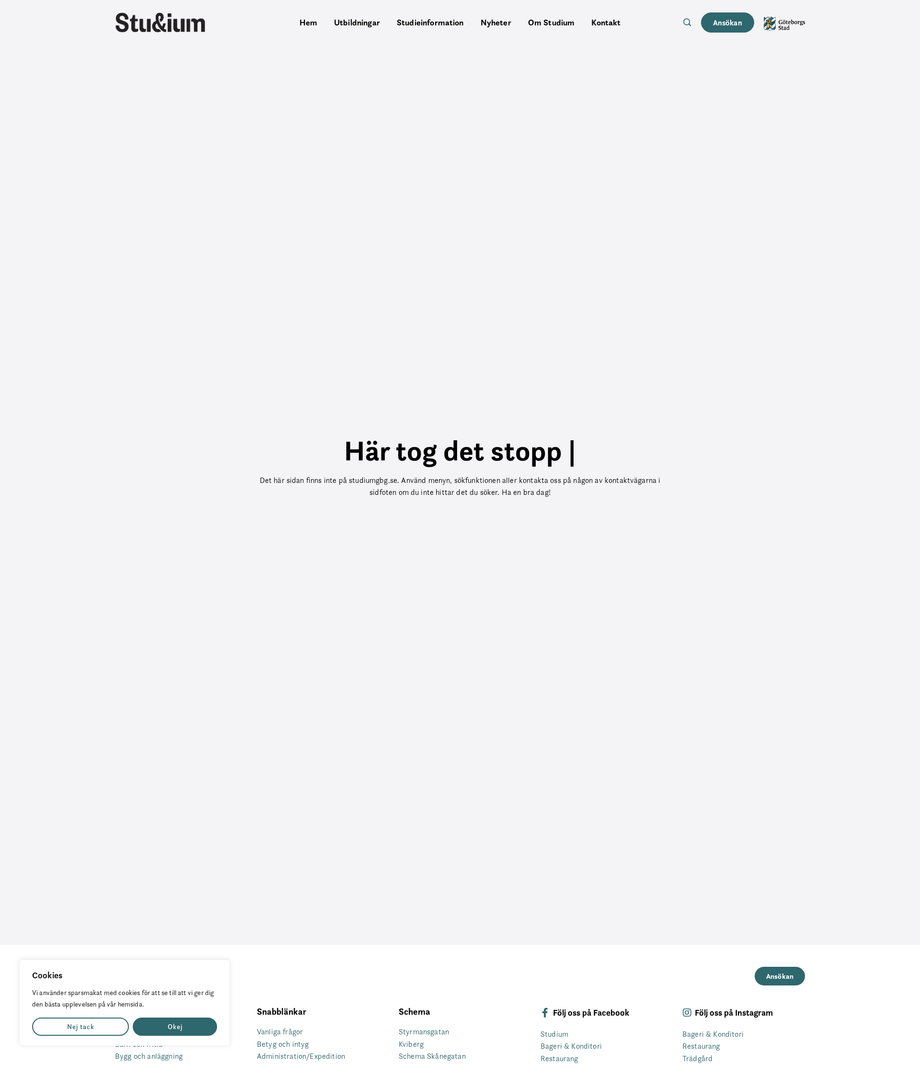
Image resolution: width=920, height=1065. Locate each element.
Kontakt (606, 22)
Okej (175, 1026)
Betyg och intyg (283, 1044)
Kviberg (411, 1044)
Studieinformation (430, 22)
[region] (124, 1003)
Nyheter (496, 22)
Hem (308, 22)
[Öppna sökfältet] (687, 22)
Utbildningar (357, 22)
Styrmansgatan (424, 1031)
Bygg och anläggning (149, 1056)
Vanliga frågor (280, 1031)
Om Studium (551, 22)
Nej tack (80, 1026)
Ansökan (727, 22)
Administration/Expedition (301, 1056)
